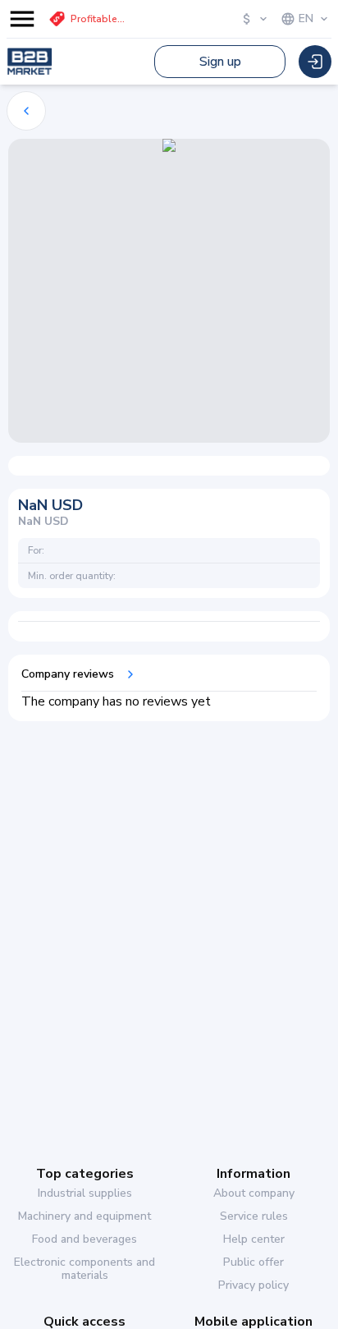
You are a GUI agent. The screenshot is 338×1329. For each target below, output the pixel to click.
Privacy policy (253, 1285)
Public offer (253, 1262)
